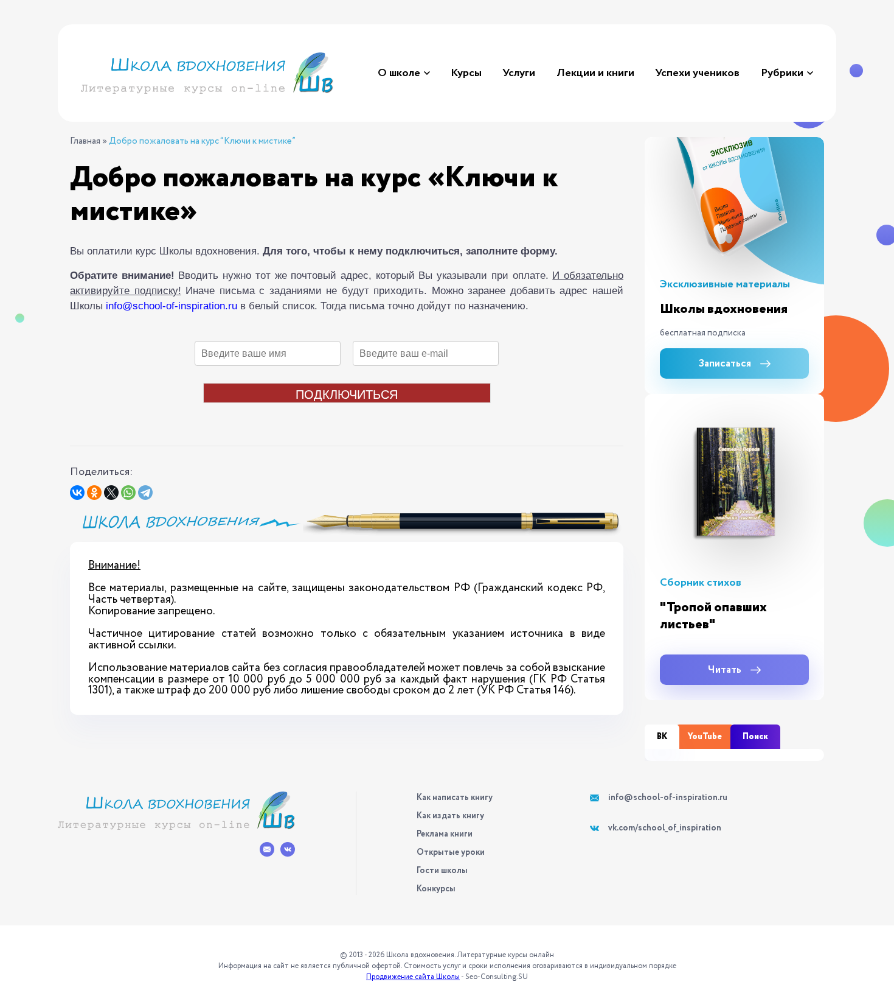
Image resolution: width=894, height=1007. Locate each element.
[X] (111, 492)
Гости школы (442, 871)
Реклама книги (445, 834)
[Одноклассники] (94, 492)
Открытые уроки (451, 852)
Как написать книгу (455, 797)
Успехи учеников (697, 73)
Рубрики (782, 73)
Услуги (518, 73)
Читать (724, 670)
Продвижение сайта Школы (413, 977)
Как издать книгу (450, 816)
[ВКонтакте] (77, 492)
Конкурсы (436, 889)
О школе (399, 73)
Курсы (466, 73)
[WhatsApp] (128, 492)
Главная (85, 141)
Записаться (725, 363)
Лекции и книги (595, 73)
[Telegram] (145, 492)
